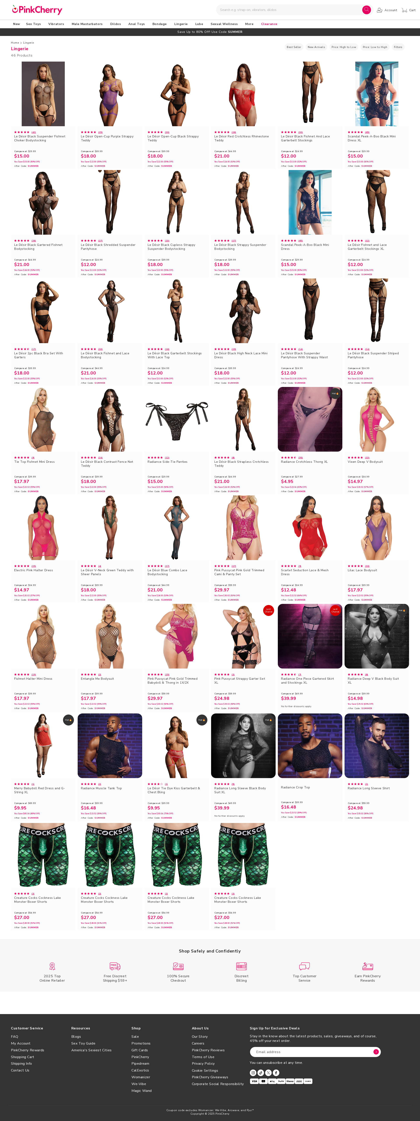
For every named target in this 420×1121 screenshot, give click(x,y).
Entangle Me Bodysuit (97, 679)
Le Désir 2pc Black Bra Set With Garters (38, 355)
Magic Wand (141, 1090)
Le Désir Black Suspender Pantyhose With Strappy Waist (304, 355)
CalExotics (140, 1070)
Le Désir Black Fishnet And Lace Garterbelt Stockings (305, 138)
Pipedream (140, 1063)
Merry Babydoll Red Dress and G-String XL (39, 790)
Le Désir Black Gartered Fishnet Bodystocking (38, 247)
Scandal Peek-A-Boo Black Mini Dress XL (372, 138)
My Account (21, 1043)
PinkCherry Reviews (208, 1050)
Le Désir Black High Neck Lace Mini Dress (241, 355)
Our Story (200, 1036)
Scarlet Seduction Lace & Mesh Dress (305, 572)
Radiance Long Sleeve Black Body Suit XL (240, 790)
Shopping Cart (22, 1057)
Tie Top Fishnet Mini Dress (34, 462)
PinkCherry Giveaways (210, 1077)
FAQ (14, 1036)
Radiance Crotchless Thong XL (304, 462)
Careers (198, 1043)
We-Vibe (138, 1084)
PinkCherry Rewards (27, 1050)
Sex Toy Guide (83, 1043)
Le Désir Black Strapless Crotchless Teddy (241, 464)
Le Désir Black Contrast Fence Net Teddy (107, 464)
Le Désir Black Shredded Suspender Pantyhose (108, 247)
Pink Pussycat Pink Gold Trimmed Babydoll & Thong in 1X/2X (173, 681)
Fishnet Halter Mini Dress (33, 679)
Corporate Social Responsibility (218, 1084)
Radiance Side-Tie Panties (168, 462)
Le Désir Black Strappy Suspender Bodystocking (240, 247)
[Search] (366, 9)
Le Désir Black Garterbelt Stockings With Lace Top (175, 355)
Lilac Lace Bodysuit (362, 570)
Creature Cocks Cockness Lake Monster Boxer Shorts (37, 900)
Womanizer (140, 1077)
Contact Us (20, 1070)
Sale (135, 1036)
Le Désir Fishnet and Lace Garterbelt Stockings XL (367, 247)
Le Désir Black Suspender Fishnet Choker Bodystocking (39, 138)
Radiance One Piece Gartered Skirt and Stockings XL (307, 681)
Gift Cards (139, 1050)
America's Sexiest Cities (91, 1050)
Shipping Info (21, 1063)
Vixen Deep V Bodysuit (365, 462)
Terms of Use (203, 1057)
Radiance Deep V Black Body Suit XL (373, 681)
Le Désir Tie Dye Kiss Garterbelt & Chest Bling (174, 790)
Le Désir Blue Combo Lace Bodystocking (167, 572)
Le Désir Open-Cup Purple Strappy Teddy (107, 138)
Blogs (76, 1036)
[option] (210, 31)
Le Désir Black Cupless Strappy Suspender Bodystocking (171, 247)
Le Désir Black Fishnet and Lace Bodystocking (105, 355)
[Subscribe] (376, 1052)
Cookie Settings (205, 1070)
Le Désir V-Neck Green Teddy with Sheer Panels (107, 572)
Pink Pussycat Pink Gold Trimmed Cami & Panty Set (239, 572)
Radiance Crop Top (295, 787)
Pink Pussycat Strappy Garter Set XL (239, 681)
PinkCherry (140, 1057)
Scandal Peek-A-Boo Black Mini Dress (305, 247)
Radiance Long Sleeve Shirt (369, 788)
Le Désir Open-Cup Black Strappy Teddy (173, 138)
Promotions (141, 1043)
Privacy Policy (203, 1063)
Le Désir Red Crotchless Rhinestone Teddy (241, 138)
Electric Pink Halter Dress (33, 570)
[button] (34, 24)
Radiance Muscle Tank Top (101, 788)
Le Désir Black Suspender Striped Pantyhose (373, 355)
